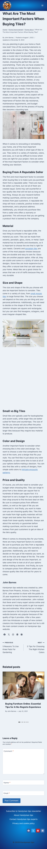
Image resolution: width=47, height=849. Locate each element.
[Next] (41, 696)
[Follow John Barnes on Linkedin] (17, 634)
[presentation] (23, 685)
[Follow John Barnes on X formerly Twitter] (9, 634)
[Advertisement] (23, 378)
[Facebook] (28, 830)
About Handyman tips (23, 815)
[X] (33, 830)
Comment (9, 751)
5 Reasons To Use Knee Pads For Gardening (11, 647)
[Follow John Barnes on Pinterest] (21, 634)
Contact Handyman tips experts (23, 819)
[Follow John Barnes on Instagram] (13, 634)
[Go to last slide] (6, 696)
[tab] (19, 722)
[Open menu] (42, 5)
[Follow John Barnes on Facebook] (4, 634)
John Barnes (11, 711)
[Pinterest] (38, 830)
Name (7, 782)
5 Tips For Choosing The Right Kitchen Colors (35, 647)
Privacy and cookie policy (23, 823)
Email (7, 793)
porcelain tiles (31, 248)
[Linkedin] (42, 830)
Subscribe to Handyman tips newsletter (23, 811)
